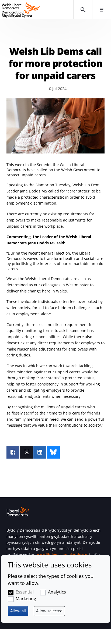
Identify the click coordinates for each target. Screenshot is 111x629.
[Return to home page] (36, 9)
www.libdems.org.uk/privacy (61, 554)
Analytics (57, 592)
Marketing (26, 599)
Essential (25, 592)
